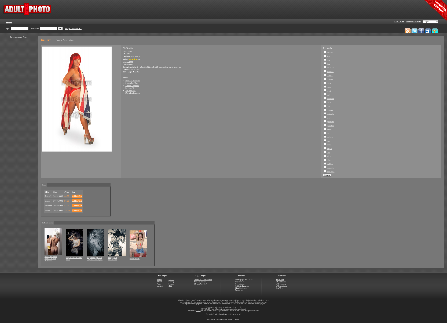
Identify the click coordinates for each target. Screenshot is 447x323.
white (329, 156)
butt (328, 106)
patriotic (330, 122)
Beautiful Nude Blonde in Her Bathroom (51, 258)
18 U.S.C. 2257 (200, 284)
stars (329, 145)
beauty (329, 75)
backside (330, 98)
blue (329, 160)
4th (328, 56)
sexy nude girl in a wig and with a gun (94, 259)
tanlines (330, 137)
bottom (330, 110)
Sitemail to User (131, 83)
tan (328, 133)
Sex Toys (279, 288)
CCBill (198, 311)
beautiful (330, 168)
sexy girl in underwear (112, 259)
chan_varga (127, 51)
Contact (160, 286)
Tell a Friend (130, 90)
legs (328, 95)
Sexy (72, 40)
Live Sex (237, 319)
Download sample (132, 93)
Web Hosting (281, 284)
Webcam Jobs (281, 286)
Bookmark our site (413, 21)
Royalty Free (133, 69)
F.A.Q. (171, 280)
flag (328, 64)
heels (329, 87)
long (329, 91)
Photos (65, 40)
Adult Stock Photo (221, 314)
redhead (330, 72)
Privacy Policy (200, 282)
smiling (330, 164)
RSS (170, 286)
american (330, 68)
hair (328, 141)
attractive (330, 172)
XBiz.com (280, 280)
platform (330, 125)
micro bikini (135, 259)
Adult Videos (227, 319)
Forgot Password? (73, 28)
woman (330, 52)
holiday (330, 79)
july (328, 60)
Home (58, 40)
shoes (329, 129)
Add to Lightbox (132, 86)
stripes (329, 149)
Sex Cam (219, 319)
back (329, 102)
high (329, 83)
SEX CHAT (399, 22)
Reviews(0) (129, 88)
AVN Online (281, 282)
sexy (329, 118)
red (328, 152)
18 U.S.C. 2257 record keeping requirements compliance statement (223, 309)
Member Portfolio (132, 81)
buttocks (330, 114)
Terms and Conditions (203, 280)
